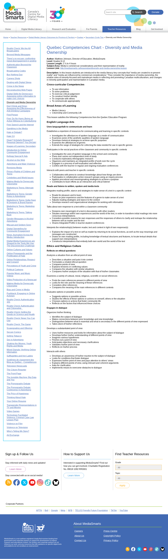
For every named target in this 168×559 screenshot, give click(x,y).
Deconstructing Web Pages (19, 90)
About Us (79, 535)
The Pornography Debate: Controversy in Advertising (19, 388)
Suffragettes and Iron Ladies (20, 356)
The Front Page (14, 373)
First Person (12, 115)
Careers (78, 531)
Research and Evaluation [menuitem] (64, 29)
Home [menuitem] (8, 29)
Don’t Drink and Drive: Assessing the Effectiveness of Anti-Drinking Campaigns (21, 108)
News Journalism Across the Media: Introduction (20, 236)
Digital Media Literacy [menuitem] (31, 29)
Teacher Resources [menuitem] (117, 29)
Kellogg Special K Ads (17, 156)
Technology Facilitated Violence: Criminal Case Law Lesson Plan (20, 417)
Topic (117, 473)
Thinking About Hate (16, 397)
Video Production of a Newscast (21, 280)
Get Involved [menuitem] (157, 29)
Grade (118, 462)
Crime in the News (15, 86)
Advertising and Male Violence (21, 164)
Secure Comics (14, 332)
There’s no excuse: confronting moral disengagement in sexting (21, 59)
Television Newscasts (17, 366)
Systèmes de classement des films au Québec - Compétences (21, 361)
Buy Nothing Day (15, 75)
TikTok (114, 510)
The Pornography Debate (18, 384)
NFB (70, 510)
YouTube (123, 510)
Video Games (13, 411)
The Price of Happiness (18, 394)
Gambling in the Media (17, 128)
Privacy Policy (111, 540)
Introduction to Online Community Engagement (18, 151)
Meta (63, 510)
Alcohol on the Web (16, 160)
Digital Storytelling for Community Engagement (18, 230)
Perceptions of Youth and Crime (21, 266)
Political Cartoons (15, 269)
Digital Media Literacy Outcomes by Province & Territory (52, 37)
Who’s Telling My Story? (18, 431)
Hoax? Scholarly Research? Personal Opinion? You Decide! (21, 141)
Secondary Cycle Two (95, 37)
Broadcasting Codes (16, 71)
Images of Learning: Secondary (21, 146)
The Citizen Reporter (16, 370)
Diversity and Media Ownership (21, 102)
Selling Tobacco (14, 336)
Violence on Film (14, 424)
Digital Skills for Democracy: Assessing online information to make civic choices (21, 96)
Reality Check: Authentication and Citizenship (20, 307)
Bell (46, 510)
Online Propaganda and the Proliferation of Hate (19, 254)
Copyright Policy (112, 535)
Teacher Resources (18, 37)
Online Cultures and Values (19, 250)
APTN (39, 510)
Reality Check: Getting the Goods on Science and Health (21, 313)
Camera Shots (13, 78)
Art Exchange (13, 435)
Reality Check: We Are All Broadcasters (19, 49)
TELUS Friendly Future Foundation (91, 510)
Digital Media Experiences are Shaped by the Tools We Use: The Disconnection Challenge (21, 243)
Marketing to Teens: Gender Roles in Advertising (19, 195)
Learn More (15, 469)
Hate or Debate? (14, 132)
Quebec (80, 37)
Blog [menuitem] (138, 29)
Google (54, 510)
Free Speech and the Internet (20, 125)
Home (5, 37)
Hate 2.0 (11, 136)
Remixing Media (14, 168)
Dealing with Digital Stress (19, 82)
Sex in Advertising (15, 340)
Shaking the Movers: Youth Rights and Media (19, 344)
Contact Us (80, 540)
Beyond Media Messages (18, 54)
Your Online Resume (16, 401)
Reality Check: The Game (19, 324)
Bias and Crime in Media (18, 290)
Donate (155, 12)
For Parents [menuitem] (91, 29)
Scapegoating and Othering (19, 328)
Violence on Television (17, 427)
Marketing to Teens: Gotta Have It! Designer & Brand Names (21, 201)
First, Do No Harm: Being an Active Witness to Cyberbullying (21, 119)
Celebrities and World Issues (20, 178)
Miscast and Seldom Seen (19, 225)
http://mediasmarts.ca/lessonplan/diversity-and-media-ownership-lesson (93, 68)
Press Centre (110, 531)
